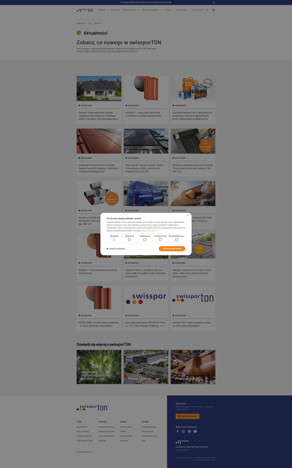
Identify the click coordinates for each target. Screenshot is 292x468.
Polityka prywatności (149, 230)
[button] (116, 248)
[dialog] (146, 234)
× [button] (188, 215)
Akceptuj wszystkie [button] (172, 249)
